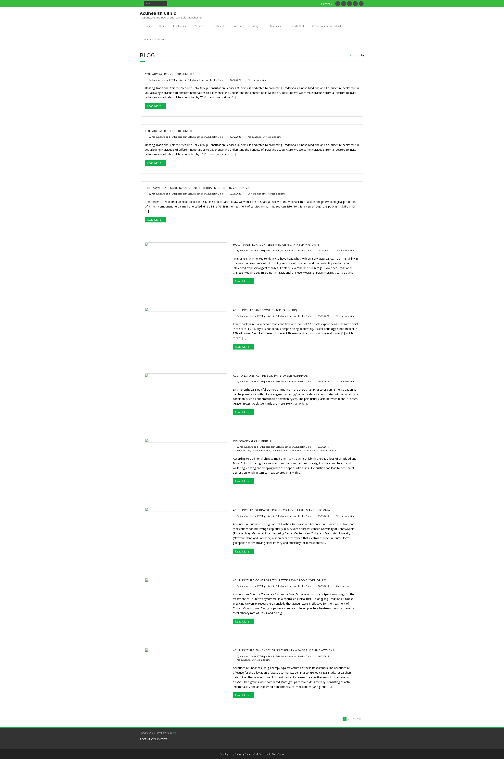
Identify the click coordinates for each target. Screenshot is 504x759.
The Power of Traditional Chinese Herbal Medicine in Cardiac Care (199, 188)
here (173, 733)
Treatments (218, 26)
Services (199, 26)
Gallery (254, 26)
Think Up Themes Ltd (246, 754)
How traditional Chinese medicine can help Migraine (276, 244)
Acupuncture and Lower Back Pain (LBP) (265, 310)
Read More (154, 106)
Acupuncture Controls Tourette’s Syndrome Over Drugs (280, 580)
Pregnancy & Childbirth (252, 441)
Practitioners (180, 26)
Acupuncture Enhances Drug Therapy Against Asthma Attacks (283, 650)
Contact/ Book (296, 26)
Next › (359, 718)
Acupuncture (254, 136)
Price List (238, 26)
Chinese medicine (257, 79)
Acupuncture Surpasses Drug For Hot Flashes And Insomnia (281, 510)
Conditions (277, 450)
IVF (304, 450)
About (161, 26)
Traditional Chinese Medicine (322, 450)
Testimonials (273, 26)
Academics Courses (155, 39)
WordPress (278, 754)
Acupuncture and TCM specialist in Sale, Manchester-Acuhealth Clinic (187, 79)
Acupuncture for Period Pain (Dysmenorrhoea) (271, 375)
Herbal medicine (276, 193)
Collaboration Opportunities (328, 26)
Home (147, 26)
